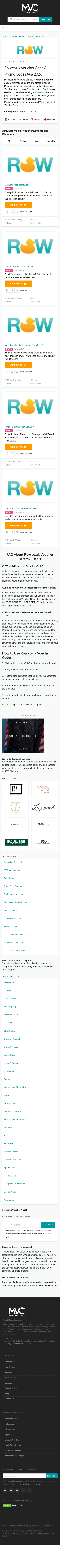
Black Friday (9, 1031)
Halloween (8, 1023)
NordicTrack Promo (13, 1445)
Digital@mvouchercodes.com (20, 1344)
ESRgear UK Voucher (13, 894)
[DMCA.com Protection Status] (13, 1506)
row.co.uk (40, 92)
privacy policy (23, 1484)
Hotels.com (9, 1424)
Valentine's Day (11, 1015)
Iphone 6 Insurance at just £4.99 (20, 426)
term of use (36, 1484)
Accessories (9, 982)
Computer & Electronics (14, 1184)
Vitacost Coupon (11, 926)
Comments (36, 223)
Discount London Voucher (15, 934)
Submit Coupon (11, 1362)
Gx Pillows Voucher (12, 918)
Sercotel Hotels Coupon (14, 1456)
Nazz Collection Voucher (15, 950)
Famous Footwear (12, 1152)
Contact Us (9, 1399)
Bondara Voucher (12, 1440)
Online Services (11, 1047)
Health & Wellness (12, 1071)
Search (46, 19)
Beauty (7, 1079)
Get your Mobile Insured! (17, 184)
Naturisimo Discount (13, 862)
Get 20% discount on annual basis (21, 508)
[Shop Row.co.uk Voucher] (30, 50)
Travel (6, 1095)
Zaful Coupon (10, 878)
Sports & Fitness (11, 1168)
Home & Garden (11, 1063)
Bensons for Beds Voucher (15, 902)
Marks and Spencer (13, 1450)
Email (9, 223)
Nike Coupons (10, 1429)
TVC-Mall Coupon (12, 870)
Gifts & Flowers (10, 998)
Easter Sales (9, 1055)
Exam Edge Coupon (13, 886)
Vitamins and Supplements (16, 1119)
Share (34, 220)
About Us (9, 1372)
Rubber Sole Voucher (13, 942)
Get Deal (17, 205)
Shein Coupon (10, 910)
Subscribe (48, 1225)
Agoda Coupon (11, 1435)
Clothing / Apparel (12, 1039)
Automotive (9, 1200)
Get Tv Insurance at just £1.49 (19, 266)
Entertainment (10, 1103)
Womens (8, 1127)
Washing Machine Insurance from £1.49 (24, 345)
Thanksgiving (10, 1007)
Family (7, 1135)
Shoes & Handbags (12, 1111)
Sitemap (8, 1383)
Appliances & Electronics (15, 1087)
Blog (7, 1394)
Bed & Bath (9, 1143)
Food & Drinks (10, 1176)
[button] (10, 119)
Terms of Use (10, 1378)
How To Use (10, 1367)
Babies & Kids (10, 1192)
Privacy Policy (11, 1388)
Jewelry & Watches (12, 1159)
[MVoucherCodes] (30, 8)
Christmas (8, 990)
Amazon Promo (11, 1419)
